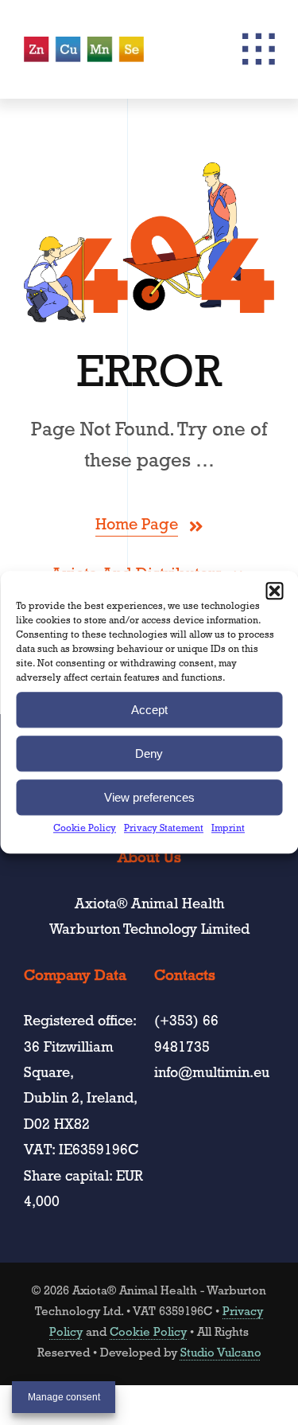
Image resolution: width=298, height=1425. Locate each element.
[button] (274, 591)
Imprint (228, 829)
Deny (149, 753)
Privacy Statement (163, 829)
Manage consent (64, 1397)
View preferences (149, 797)
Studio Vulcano (220, 1355)
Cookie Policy (84, 829)
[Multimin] (84, 44)
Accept (149, 709)
